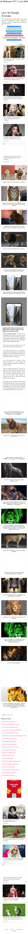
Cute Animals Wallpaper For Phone (10, 733)
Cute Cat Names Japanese (8, 775)
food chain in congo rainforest (14, 40)
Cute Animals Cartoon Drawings (9, 738)
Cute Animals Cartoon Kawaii (9, 772)
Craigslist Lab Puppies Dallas (9, 752)
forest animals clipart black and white (14, 35)
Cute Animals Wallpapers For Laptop (10, 724)
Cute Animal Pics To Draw (8, 755)
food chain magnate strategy (14, 26)
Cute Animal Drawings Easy (8, 767)
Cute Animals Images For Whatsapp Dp (11, 761)
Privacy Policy (20, 929)
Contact (12, 929)
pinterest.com (9, 715)
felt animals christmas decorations (14, 29)
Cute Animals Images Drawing (9, 750)
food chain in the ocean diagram (10, 37)
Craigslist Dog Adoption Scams (9, 741)
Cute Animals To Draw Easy (8, 721)
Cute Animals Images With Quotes (10, 727)
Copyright (14, 931)
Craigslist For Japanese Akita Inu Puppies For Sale (14, 735)
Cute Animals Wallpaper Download (10, 764)
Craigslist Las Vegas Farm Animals (10, 747)
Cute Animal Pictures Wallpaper (9, 744)
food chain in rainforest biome (14, 33)
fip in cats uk (22, 37)
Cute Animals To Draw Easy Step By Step (11, 730)
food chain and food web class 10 (14, 31)
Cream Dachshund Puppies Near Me (10, 769)
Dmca (6, 929)
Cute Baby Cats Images (7, 758)
